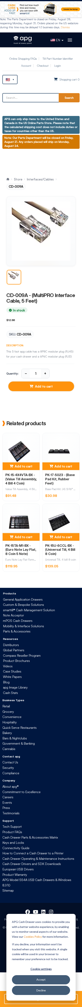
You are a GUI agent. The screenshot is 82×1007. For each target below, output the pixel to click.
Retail (6, 706)
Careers (7, 797)
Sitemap (8, 890)
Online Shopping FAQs (23, 58)
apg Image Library (15, 687)
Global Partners (13, 650)
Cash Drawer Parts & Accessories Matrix (30, 837)
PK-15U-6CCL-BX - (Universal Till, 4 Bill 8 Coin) (60, 550)
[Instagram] (51, 911)
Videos (8, 666)
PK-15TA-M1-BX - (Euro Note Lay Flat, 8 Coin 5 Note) (20, 550)
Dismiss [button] (65, 27)
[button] (10, 79)
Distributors (11, 645)
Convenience (11, 717)
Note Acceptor (13, 615)
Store (18, 179)
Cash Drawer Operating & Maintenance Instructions (38, 859)
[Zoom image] (41, 231)
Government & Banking (18, 743)
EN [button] (58, 40)
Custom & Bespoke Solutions (23, 605)
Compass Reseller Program (22, 656)
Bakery (7, 733)
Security (8, 768)
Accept (41, 979)
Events (7, 803)
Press (6, 808)
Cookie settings (41, 969)
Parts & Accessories (16, 631)
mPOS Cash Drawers (17, 621)
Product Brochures (16, 661)
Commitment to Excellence (21, 792)
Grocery (8, 712)
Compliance (10, 773)
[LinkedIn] (43, 911)
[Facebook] (27, 911)
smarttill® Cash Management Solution (29, 610)
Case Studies (12, 671)
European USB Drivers (18, 869)
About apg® (10, 786)
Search (69, 97)
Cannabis (8, 749)
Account (26, 65)
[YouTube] (35, 911)
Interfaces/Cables (40, 179)
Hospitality (9, 722)
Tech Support (12, 827)
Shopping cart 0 (69, 79)
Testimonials (11, 813)
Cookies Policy (33, 936)
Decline (41, 990)
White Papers (12, 677)
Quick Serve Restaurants (19, 728)
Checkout (43, 65)
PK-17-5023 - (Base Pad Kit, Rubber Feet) (60, 479)
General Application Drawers (23, 599)
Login (57, 65)
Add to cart (44, 386)
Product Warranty (14, 875)
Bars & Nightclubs (14, 738)
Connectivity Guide (15, 848)
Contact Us (10, 762)
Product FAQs (12, 832)
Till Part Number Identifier (58, 58)
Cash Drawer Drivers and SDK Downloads (31, 864)
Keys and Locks (13, 843)
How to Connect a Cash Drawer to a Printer (32, 853)
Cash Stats (10, 693)
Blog (6, 682)
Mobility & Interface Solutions (23, 626)
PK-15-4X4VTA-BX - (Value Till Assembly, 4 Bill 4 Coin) (21, 479)
